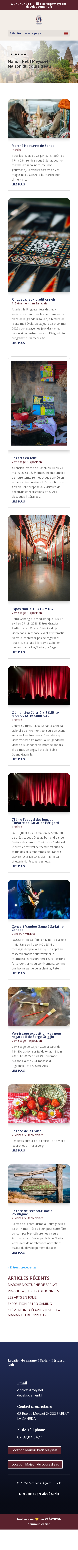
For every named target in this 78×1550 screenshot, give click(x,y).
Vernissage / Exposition (27, 462)
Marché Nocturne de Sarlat (33, 145)
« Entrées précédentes (22, 1267)
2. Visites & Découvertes (27, 1135)
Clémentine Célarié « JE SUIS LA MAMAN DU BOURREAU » (35, 714)
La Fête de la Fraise (26, 1131)
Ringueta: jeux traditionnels (34, 299)
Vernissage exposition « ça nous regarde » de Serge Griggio (37, 1035)
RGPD (57, 1483)
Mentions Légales (40, 1483)
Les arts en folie (24, 458)
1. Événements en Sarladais (29, 303)
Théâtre (17, 720)
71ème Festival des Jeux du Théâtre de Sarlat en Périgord (35, 821)
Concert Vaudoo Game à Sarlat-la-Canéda (38, 928)
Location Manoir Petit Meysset (34, 1450)
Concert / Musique (24, 934)
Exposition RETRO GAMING (32, 609)
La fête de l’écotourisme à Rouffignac (32, 1212)
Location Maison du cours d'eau (35, 1464)
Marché (17, 150)
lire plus (18, 184)
